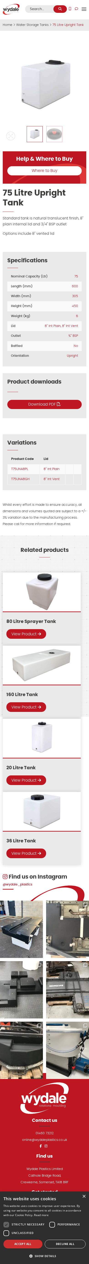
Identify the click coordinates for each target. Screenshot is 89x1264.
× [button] (84, 1196)
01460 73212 (45, 1133)
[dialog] (44, 1228)
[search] (60, 9)
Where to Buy (44, 171)
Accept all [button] (22, 1244)
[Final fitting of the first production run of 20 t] (67, 929)
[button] (10, 136)
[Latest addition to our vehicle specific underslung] (21, 929)
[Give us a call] (70, 9)
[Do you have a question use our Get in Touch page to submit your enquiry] (76, 9)
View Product (24, 634)
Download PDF (42, 404)
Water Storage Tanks (32, 25)
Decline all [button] (65, 1244)
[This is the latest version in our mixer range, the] (67, 1050)
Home (7, 25)
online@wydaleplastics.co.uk (44, 1140)
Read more (41, 1215)
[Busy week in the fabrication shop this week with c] (67, 989)
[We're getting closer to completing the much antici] (21, 989)
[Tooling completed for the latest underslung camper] (21, 1050)
